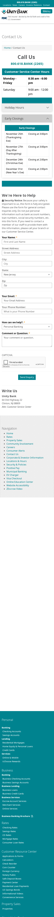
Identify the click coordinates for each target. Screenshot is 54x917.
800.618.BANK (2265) (27, 2)
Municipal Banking (16, 471)
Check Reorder (9, 863)
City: (4, 259)
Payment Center (10, 882)
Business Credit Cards (13, 793)
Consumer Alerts (15, 450)
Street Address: (10, 248)
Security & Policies (16, 464)
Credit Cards (8, 750)
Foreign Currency (10, 871)
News (15, 5)
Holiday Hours (14, 107)
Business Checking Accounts (16, 778)
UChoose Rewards (11, 761)
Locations (7, 5)
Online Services (9, 808)
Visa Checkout (14, 478)
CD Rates (6, 835)
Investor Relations (34, 5)
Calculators (7, 860)
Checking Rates (9, 827)
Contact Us (12, 454)
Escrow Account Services (14, 801)
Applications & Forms (12, 856)
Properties (7, 908)
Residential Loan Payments (15, 886)
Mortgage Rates (10, 838)
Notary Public (9, 875)
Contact (46, 5)
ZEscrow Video (14, 488)
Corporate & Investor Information (24, 457)
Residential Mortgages (13, 742)
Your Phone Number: (14, 307)
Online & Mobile (10, 757)
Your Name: (8, 237)
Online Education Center (19, 481)
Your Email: (8, 296)
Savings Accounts (10, 735)
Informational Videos (12, 893)
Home (7, 47)
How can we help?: (12, 322)
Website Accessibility (17, 485)
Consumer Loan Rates (13, 842)
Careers (22, 5)
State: (5, 270)
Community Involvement (19, 443)
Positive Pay (12, 468)
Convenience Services (12, 897)
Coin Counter (8, 867)
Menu (46, 11)
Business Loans (10, 790)
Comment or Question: (15, 333)
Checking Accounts (11, 731)
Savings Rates (9, 831)
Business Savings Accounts (15, 782)
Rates (9, 436)
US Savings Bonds (11, 889)
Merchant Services (11, 804)
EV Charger (12, 475)
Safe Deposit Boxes (11, 878)
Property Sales (14, 440)
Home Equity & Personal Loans (17, 746)
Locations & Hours (16, 461)
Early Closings (14, 118)
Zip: (4, 281)
